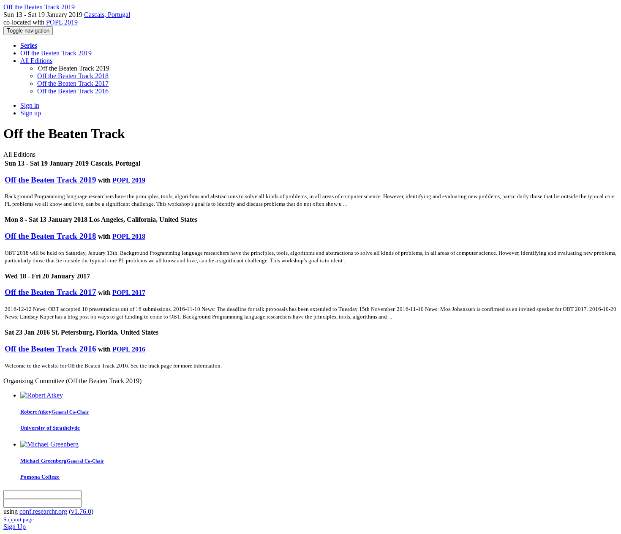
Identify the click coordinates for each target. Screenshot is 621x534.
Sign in (29, 105)
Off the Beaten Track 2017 (73, 83)
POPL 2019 (62, 22)
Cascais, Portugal (107, 14)
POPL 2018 (128, 236)
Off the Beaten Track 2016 (73, 91)
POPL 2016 (128, 349)
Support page (18, 519)
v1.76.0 (81, 511)
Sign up (30, 113)
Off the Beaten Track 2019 (56, 53)
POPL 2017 (128, 292)
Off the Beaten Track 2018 (73, 75)
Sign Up (14, 526)
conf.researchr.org (43, 511)
